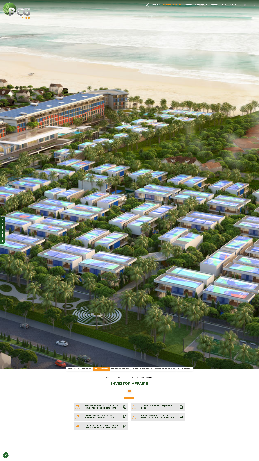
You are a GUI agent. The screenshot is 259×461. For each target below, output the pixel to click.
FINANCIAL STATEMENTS (120, 369)
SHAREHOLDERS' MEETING (142, 369)
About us (156, 5)
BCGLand (110, 378)
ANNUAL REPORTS (184, 369)
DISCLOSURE (86, 369)
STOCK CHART (73, 369)
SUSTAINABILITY (201, 5)
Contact (232, 5)
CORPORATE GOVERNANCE (165, 369)
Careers (214, 5)
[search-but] (245, 5)
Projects (188, 5)
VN (254, 5)
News (223, 5)
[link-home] (147, 5)
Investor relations (172, 5)
